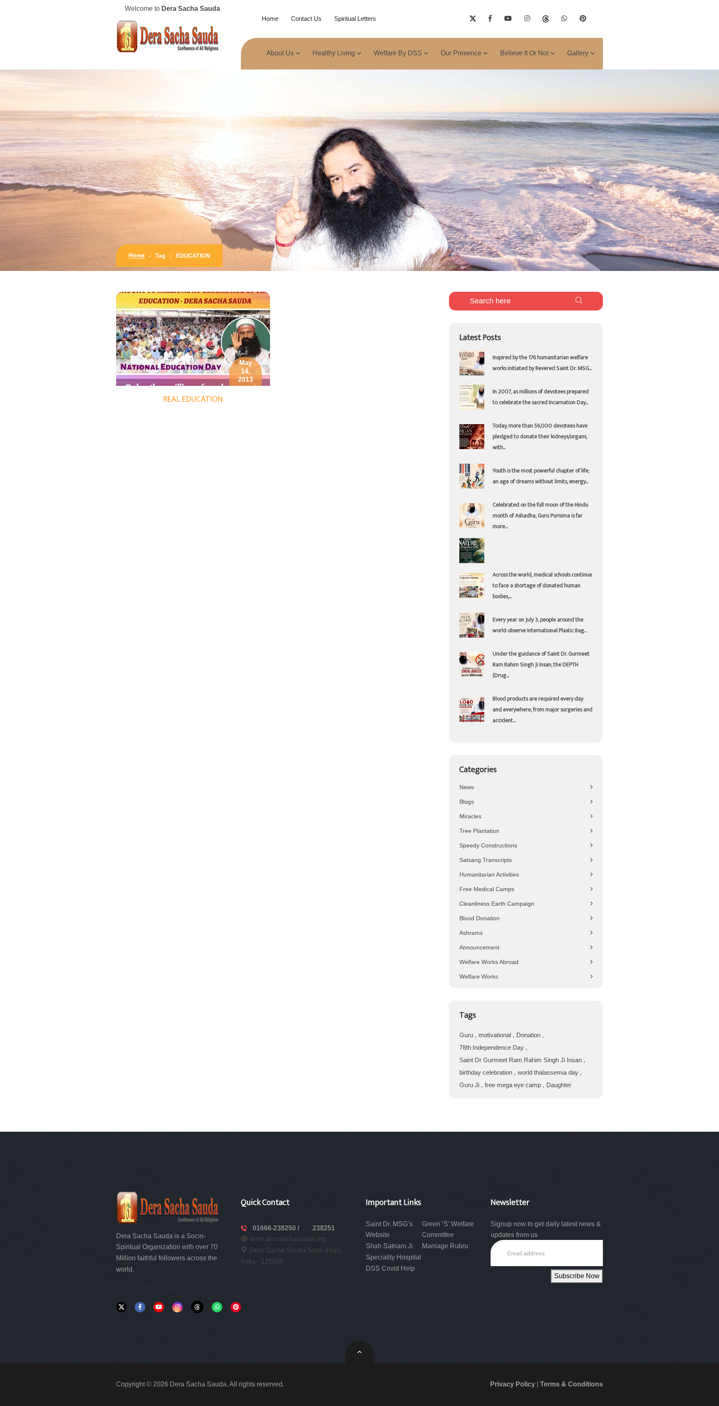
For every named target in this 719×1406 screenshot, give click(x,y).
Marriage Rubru (445, 1246)
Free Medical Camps (486, 889)
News (466, 787)
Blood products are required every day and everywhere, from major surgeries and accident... (543, 709)
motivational (496, 1034)
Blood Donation (479, 918)
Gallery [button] (577, 53)
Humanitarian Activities (489, 874)
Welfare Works (478, 976)
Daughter (558, 1084)
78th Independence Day (492, 1047)
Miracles (470, 816)
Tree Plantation (479, 830)
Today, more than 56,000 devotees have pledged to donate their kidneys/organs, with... (540, 436)
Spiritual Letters (355, 18)
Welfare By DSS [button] (398, 53)
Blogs (466, 801)
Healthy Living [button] (333, 53)
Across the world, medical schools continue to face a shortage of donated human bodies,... (542, 585)
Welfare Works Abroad (488, 962)
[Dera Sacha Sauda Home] (168, 36)
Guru (467, 1034)
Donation (529, 1034)
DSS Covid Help (390, 1268)
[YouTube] (159, 1307)
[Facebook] (140, 1307)
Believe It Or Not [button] (524, 53)
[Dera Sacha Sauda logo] (168, 1206)
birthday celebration (486, 1072)
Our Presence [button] (461, 53)
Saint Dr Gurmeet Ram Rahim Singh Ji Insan (521, 1059)
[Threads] (197, 1307)
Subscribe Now (577, 1275)
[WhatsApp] (217, 1307)
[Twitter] (121, 1307)
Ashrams (471, 932)
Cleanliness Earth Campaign (496, 903)
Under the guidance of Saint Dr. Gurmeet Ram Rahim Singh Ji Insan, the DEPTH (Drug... (541, 664)
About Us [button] (280, 53)
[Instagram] (177, 1307)
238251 (323, 1228)
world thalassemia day (549, 1072)
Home (270, 18)
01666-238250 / (277, 1228)
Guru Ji (470, 1084)
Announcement (479, 947)
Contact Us (306, 18)
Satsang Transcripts (485, 860)
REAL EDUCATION (193, 399)
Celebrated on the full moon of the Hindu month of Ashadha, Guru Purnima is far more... (540, 515)
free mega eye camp (514, 1084)
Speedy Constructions (488, 845)
